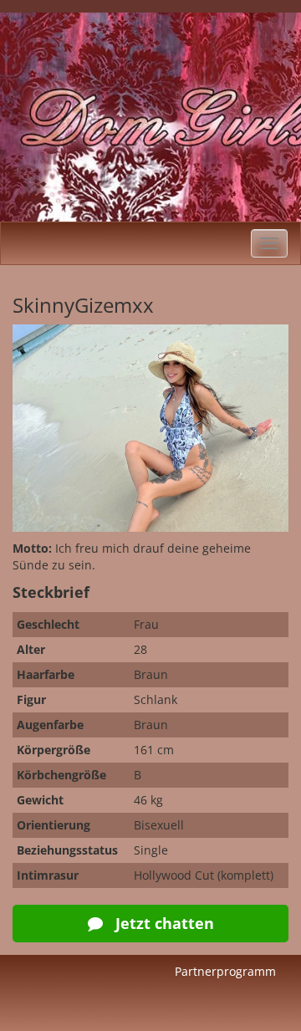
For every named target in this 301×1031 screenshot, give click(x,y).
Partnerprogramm (225, 971)
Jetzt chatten (162, 923)
